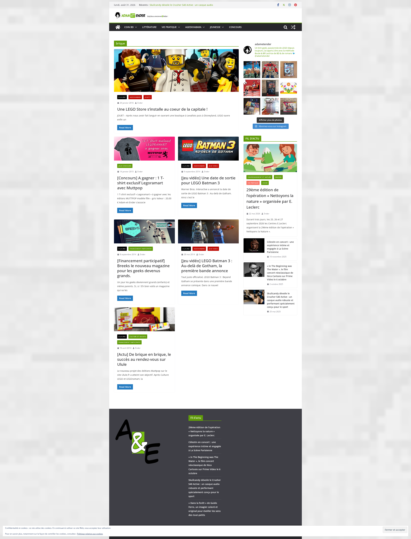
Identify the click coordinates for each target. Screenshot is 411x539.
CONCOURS (235, 27)
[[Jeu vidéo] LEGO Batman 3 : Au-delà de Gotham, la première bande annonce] (208, 231)
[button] (135, 27)
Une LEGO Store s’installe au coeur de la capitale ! (162, 109)
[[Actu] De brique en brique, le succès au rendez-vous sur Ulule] (144, 319)
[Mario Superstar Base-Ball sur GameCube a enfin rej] (288, 69)
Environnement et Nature (259, 177)
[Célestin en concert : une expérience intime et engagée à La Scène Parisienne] (254, 249)
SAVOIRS (278, 177)
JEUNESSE (215, 27)
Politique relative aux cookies (90, 533)
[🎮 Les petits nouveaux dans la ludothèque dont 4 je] (252, 106)
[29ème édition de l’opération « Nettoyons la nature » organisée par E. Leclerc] (270, 158)
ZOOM (264, 183)
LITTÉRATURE (149, 27)
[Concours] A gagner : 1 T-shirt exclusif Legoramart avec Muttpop (140, 182)
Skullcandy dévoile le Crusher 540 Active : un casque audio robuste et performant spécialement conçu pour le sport (280, 300)
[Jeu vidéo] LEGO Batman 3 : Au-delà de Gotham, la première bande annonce (206, 265)
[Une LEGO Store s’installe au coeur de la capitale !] (176, 70)
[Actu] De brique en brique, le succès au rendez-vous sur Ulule (144, 359)
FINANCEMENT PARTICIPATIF (141, 249)
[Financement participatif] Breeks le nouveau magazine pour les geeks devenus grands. (143, 268)
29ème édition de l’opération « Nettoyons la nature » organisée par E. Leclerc (269, 198)
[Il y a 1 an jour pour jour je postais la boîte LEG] (270, 69)
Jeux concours (124, 166)
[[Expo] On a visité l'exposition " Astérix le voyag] (252, 69)
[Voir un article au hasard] (293, 27)
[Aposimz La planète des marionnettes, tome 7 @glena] (270, 106)
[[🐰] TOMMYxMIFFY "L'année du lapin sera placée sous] (252, 88)
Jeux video (213, 166)
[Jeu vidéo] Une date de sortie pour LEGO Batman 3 (208, 180)
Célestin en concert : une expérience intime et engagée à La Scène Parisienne (280, 247)
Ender (140, 102)
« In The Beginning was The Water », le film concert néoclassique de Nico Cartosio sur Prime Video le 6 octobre (181, 6)
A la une (122, 97)
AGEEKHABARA (193, 27)
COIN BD (129, 27)
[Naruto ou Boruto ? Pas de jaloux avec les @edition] (288, 106)
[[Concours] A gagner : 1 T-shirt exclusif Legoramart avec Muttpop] (144, 149)
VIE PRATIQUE (169, 27)
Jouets (147, 97)
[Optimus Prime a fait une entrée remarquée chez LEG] (270, 88)
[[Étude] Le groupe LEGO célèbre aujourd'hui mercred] (288, 88)
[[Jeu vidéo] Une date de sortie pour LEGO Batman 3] (208, 149)
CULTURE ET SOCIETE (138, 336)
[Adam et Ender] (118, 27)
